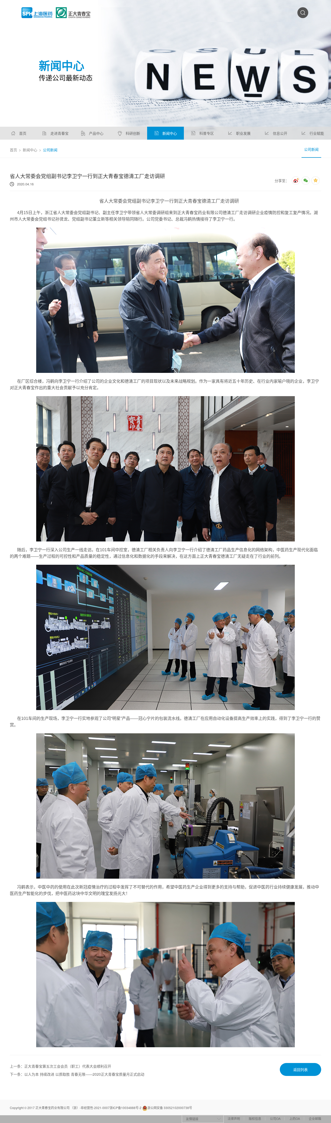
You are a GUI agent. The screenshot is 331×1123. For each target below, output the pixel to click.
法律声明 (234, 1118)
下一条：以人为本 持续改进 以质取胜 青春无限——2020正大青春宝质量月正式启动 (77, 1074)
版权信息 (255, 1118)
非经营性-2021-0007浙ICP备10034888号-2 (111, 1107)
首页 (13, 149)
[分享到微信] (306, 180)
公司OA (275, 1118)
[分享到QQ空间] (315, 180)
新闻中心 (30, 149)
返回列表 (300, 1069)
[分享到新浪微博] (296, 180)
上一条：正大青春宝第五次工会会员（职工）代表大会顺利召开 (60, 1066)
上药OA (294, 1118)
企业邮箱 (315, 1118)
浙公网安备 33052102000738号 (169, 1107)
